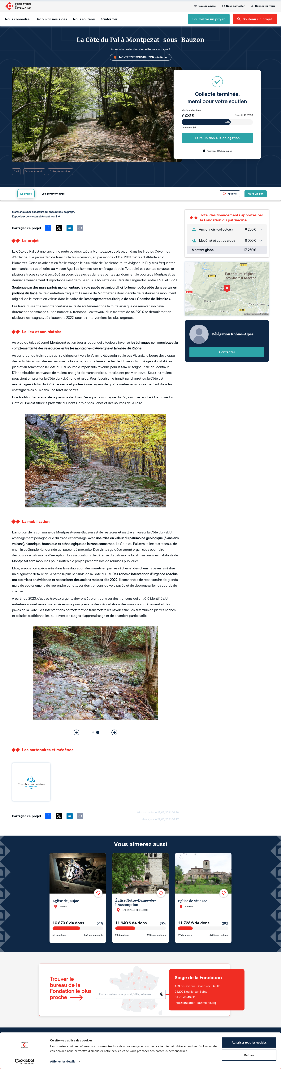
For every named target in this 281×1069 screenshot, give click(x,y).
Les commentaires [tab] (53, 194)
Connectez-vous (265, 6)
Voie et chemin (34, 171)
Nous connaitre (17, 19)
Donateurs (189, 127)
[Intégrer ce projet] (80, 228)
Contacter (227, 352)
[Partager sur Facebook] (48, 228)
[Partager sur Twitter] (59, 228)
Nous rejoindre (207, 6)
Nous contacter (235, 6)
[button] (93, 732)
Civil (16, 171)
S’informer (109, 19)
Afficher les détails (62, 1061)
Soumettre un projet (208, 19)
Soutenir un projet (257, 19)
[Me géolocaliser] (162, 994)
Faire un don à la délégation (217, 138)
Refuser (249, 1055)
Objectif (244, 115)
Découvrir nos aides (51, 19)
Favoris (232, 194)
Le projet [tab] (26, 194)
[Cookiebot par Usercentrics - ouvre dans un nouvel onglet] (24, 1061)
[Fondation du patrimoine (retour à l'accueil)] (17, 6)
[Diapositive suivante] (114, 732)
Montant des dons (191, 110)
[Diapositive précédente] (76, 732)
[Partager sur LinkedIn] (69, 228)
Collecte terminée (60, 171)
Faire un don (255, 194)
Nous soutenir (84, 19)
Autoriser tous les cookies (249, 1042)
